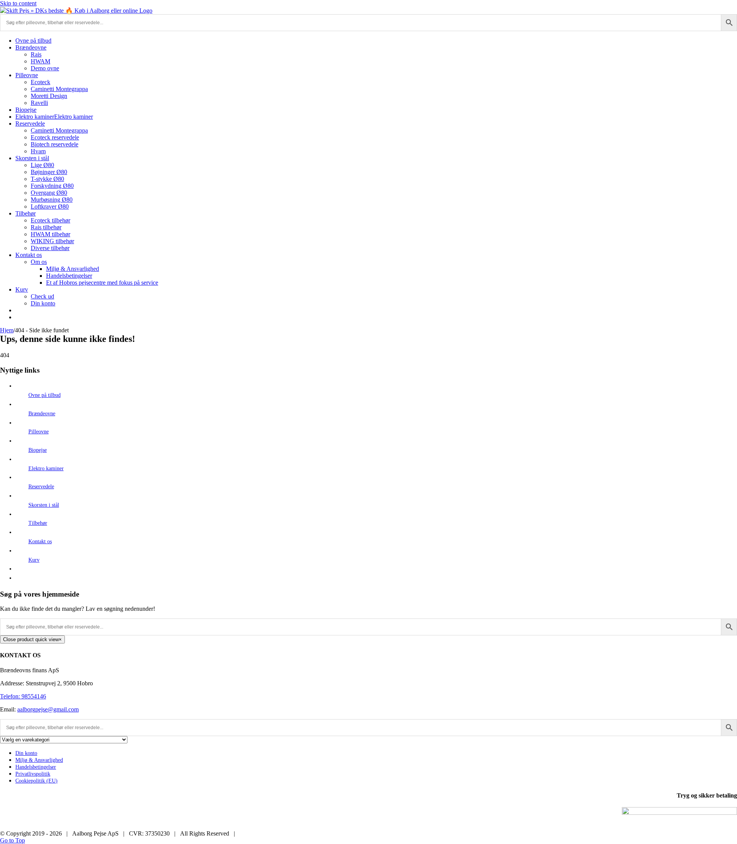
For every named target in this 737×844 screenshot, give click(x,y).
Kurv (34, 560)
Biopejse (37, 450)
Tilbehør (37, 523)
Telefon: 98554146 (23, 696)
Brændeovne (41, 413)
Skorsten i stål (43, 505)
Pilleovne (38, 431)
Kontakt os (40, 541)
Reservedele (41, 486)
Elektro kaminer (46, 468)
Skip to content (18, 3)
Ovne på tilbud (44, 395)
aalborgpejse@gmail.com (48, 709)
